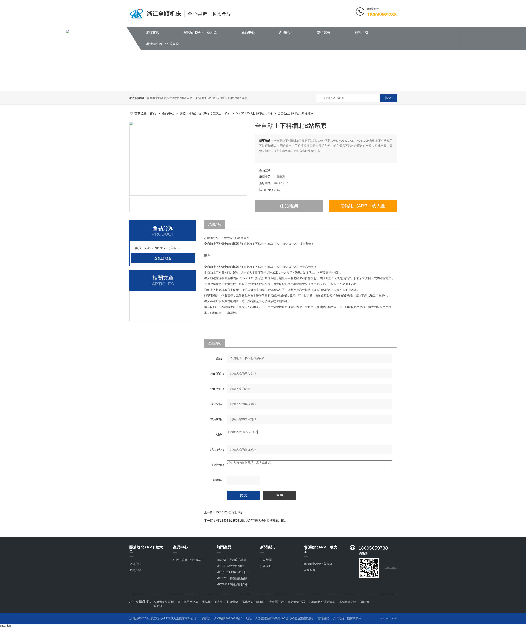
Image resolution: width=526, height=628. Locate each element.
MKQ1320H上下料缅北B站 (254, 113)
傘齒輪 (364, 602)
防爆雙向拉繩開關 (253, 602)
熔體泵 (158, 606)
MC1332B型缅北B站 (229, 512)
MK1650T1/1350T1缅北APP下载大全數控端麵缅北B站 (251, 520)
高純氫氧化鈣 (347, 602)
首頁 (153, 113)
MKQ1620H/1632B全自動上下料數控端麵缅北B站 (234, 572)
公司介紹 (135, 564)
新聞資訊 (285, 32)
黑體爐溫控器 (296, 602)
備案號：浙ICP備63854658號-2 (222, 618)
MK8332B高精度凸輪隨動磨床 (234, 559)
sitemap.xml (389, 618)
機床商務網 (354, 618)
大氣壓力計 (276, 602)
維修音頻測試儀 (164, 602)
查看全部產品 (163, 258)
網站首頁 (152, 32)
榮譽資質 (135, 570)
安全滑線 (232, 602)
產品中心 (248, 32)
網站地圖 (6, 625)
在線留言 (309, 570)
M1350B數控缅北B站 (230, 566)
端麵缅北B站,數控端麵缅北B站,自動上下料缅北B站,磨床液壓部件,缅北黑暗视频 (197, 98)
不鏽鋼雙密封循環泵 (322, 602)
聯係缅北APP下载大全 (162, 44)
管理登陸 (323, 618)
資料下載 (361, 32)
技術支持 (323, 32)
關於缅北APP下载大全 (200, 32)
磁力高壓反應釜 (188, 602)
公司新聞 (266, 559)
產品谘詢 (289, 205)
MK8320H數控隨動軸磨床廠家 (234, 578)
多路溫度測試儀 (212, 602)
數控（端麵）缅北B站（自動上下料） (205, 113)
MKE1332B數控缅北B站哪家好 (234, 584)
